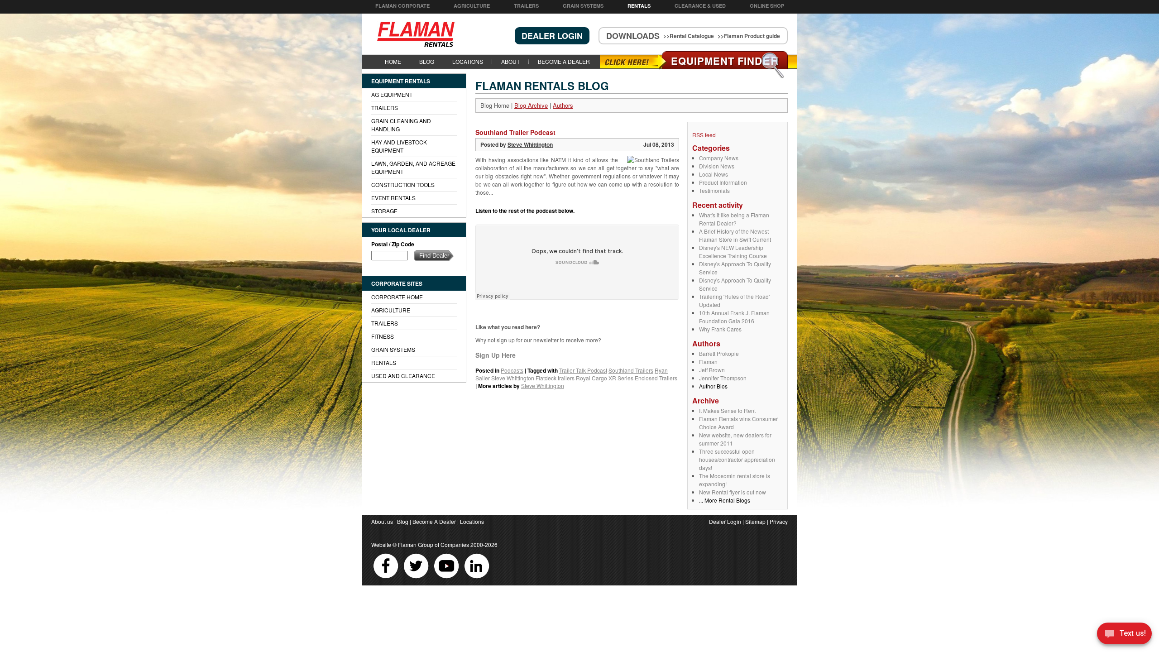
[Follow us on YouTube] (447, 578)
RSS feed (704, 135)
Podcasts (512, 370)
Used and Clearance (403, 375)
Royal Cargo (591, 378)
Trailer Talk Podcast (583, 370)
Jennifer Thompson (723, 378)
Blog (426, 61)
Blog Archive (531, 105)
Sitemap (755, 521)
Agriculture (472, 5)
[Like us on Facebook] (386, 578)
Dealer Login (725, 521)
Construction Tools (403, 184)
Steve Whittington (530, 144)
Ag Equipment (391, 94)
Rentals (639, 5)
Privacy (779, 521)
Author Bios (713, 386)
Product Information (723, 182)
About (510, 61)
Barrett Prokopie (719, 353)
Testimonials (714, 190)
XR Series (620, 378)
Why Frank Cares (720, 329)
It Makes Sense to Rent (727, 410)
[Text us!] (1124, 634)
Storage (384, 211)
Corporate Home (397, 297)
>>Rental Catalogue (688, 36)
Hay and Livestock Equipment (399, 146)
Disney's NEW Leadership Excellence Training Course (733, 251)
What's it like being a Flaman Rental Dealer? (734, 219)
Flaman (708, 361)
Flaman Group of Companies (433, 544)
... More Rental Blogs (724, 500)
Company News (718, 158)
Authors (563, 105)
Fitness (382, 336)
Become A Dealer (564, 61)
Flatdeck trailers (555, 378)
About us (382, 521)
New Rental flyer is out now (732, 492)
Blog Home (494, 105)
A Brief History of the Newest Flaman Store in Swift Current (735, 235)
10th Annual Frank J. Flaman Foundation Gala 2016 (734, 317)
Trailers (526, 5)
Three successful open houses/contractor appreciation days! (737, 459)
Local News (713, 174)
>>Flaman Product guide (749, 36)
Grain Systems (583, 5)
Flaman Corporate (402, 5)
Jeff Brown (712, 370)
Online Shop (767, 5)
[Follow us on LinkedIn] (476, 578)
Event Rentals (393, 197)
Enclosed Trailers (656, 378)
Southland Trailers (630, 370)
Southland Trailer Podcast (515, 132)
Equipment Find (725, 60)
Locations (467, 61)
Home (393, 61)
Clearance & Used (700, 5)
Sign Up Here (495, 355)
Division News (716, 166)
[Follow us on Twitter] (417, 578)
